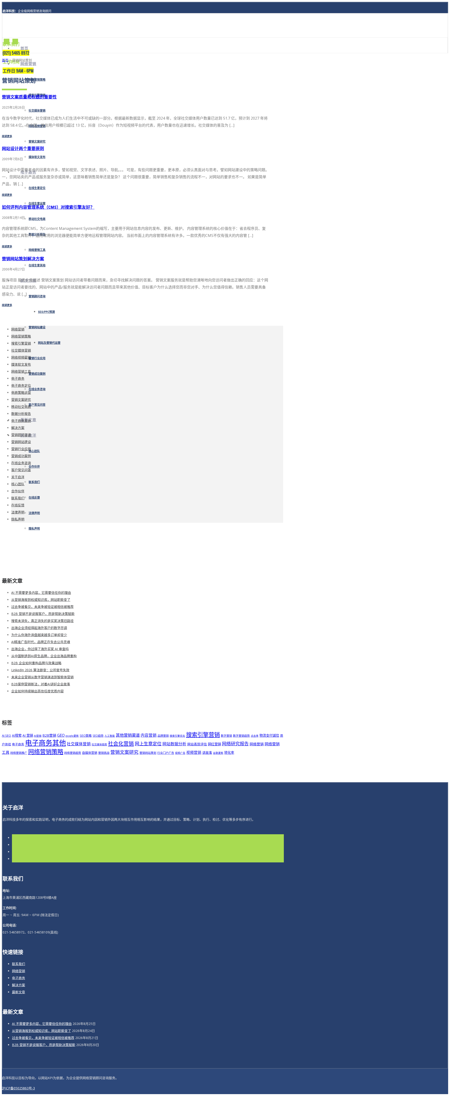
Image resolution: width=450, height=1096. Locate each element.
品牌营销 (163, 735)
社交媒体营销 (37, 110)
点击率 (255, 735)
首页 (24, 48)
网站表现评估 (197, 744)
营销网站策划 (147, 753)
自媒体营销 (89, 753)
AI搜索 (17, 735)
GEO (61, 735)
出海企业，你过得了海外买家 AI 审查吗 (40, 649)
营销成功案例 (37, 373)
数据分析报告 (21, 413)
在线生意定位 (37, 188)
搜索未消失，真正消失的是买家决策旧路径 (42, 620)
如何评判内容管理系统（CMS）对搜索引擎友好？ (48, 207)
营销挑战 (103, 753)
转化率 (229, 752)
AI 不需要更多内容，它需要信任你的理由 (41, 592)
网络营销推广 (18, 753)
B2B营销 (49, 735)
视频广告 (180, 753)
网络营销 (28, 64)
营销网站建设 (37, 327)
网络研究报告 (235, 743)
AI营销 (37, 735)
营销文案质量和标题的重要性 (29, 97)
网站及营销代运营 (49, 343)
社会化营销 (121, 743)
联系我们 (34, 482)
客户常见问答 (37, 404)
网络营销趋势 (72, 753)
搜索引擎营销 (21, 343)
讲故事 (207, 752)
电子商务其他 (21, 420)
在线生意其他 (37, 265)
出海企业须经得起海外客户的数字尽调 (39, 628)
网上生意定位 (148, 743)
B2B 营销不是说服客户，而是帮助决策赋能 (43, 613)
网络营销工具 (37, 250)
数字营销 (226, 735)
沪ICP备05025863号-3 (18, 1088)
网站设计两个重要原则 (23, 148)
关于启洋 (17, 477)
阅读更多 (7, 136)
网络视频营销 (21, 357)
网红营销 (214, 744)
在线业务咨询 (37, 389)
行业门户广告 (165, 753)
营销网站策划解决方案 (23, 258)
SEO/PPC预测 (46, 312)
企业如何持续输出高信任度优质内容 (37, 691)
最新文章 (18, 992)
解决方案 (17, 427)
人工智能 (110, 735)
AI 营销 (27, 735)
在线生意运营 (37, 203)
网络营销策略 (37, 79)
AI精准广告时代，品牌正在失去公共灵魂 (40, 642)
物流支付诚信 (269, 735)
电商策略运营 (21, 392)
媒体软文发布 (37, 157)
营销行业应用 (37, 358)
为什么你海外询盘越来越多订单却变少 (39, 635)
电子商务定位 (21, 385)
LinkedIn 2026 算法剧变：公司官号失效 (40, 670)
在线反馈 (34, 497)
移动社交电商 (37, 219)
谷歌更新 (218, 753)
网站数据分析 (174, 744)
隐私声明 (34, 528)
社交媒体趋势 (99, 744)
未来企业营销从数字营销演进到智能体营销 (42, 677)
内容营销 (149, 735)
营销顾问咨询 (37, 296)
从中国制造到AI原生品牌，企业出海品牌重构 (44, 656)
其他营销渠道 (128, 735)
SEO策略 (86, 735)
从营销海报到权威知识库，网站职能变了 (40, 599)
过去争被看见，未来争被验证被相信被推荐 (42, 606)
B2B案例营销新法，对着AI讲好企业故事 (40, 684)
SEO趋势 (98, 735)
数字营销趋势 (241, 735)
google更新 (72, 735)
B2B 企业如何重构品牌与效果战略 (36, 663)
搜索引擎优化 (177, 735)
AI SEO (6, 735)
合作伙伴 (34, 466)
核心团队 (34, 451)
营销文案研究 (37, 141)
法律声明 (34, 513)
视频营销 (193, 752)
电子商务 (17, 378)
